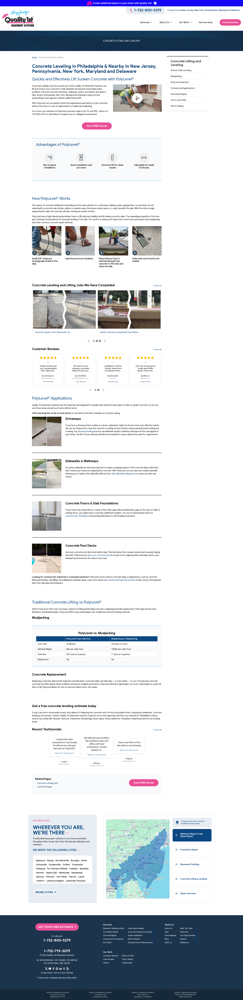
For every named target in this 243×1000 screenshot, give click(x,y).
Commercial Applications (183, 88)
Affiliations (184, 942)
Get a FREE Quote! (144, 782)
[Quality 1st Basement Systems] (18, 18)
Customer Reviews (110, 956)
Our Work (184, 22)
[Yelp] (67, 968)
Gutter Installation (135, 935)
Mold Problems (134, 939)
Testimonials (127, 963)
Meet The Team (186, 928)
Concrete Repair (44, 787)
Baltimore (40, 860)
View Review (48, 382)
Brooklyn (75, 860)
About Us (164, 22)
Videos (106, 963)
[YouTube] (49, 968)
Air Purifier (107, 942)
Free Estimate (230, 22)
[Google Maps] (56, 968)
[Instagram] (64, 968)
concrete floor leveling (75, 516)
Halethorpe (64, 872)
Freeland (73, 868)
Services (145, 22)
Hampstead (76, 872)
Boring (50, 860)
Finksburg (40, 868)
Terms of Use (59, 973)
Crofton (66, 864)
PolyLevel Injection (180, 82)
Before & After (128, 956)
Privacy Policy (46, 973)
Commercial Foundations (113, 939)
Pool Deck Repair (179, 94)
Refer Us (168, 942)
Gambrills (84, 868)
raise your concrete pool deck (100, 555)
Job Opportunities (187, 935)
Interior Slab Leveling (181, 70)
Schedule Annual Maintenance (140, 942)
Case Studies (108, 959)
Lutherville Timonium (76, 880)
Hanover (40, 876)
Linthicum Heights (55, 880)
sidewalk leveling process (127, 473)
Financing (184, 932)
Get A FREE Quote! (96, 125)
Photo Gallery (177, 106)
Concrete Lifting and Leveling (186, 63)
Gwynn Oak (51, 872)
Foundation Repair (110, 932)
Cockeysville (55, 864)
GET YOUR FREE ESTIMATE (55, 927)
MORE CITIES (44, 892)
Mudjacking (176, 76)
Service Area (205, 22)
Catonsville (41, 864)
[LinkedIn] (60, 968)
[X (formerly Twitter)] (46, 968)
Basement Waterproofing (113, 928)
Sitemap (69, 973)
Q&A (167, 932)
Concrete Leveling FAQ (47, 783)
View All (158, 286)
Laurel (81, 876)
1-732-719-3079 (57, 951)
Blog (167, 939)
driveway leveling (85, 431)
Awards (183, 939)
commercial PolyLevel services (121, 580)
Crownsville (77, 864)
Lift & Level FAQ (178, 100)
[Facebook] (53, 968)
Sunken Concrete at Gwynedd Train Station (119, 332)
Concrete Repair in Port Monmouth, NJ (52, 332)
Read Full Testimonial (64, 753)
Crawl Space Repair (136, 928)
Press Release (170, 935)
